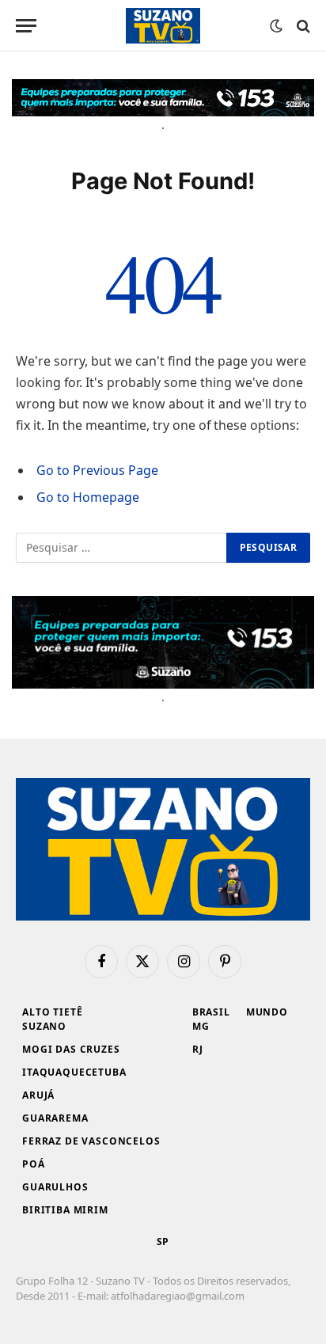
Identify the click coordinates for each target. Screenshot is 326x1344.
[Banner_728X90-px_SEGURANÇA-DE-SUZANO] (163, 97)
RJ (197, 1049)
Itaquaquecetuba (74, 1072)
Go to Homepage (87, 497)
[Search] (302, 26)
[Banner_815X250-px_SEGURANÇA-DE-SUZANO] (163, 642)
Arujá (38, 1095)
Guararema (55, 1118)
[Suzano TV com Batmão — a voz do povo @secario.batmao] (163, 25)
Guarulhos (55, 1187)
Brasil (211, 1012)
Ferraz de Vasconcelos (91, 1141)
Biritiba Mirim (65, 1210)
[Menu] (26, 26)
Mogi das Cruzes (71, 1049)
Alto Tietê (52, 1012)
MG (201, 1026)
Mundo (267, 1012)
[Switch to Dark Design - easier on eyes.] (276, 26)
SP (163, 1241)
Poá (33, 1164)
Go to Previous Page (97, 470)
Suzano (44, 1026)
